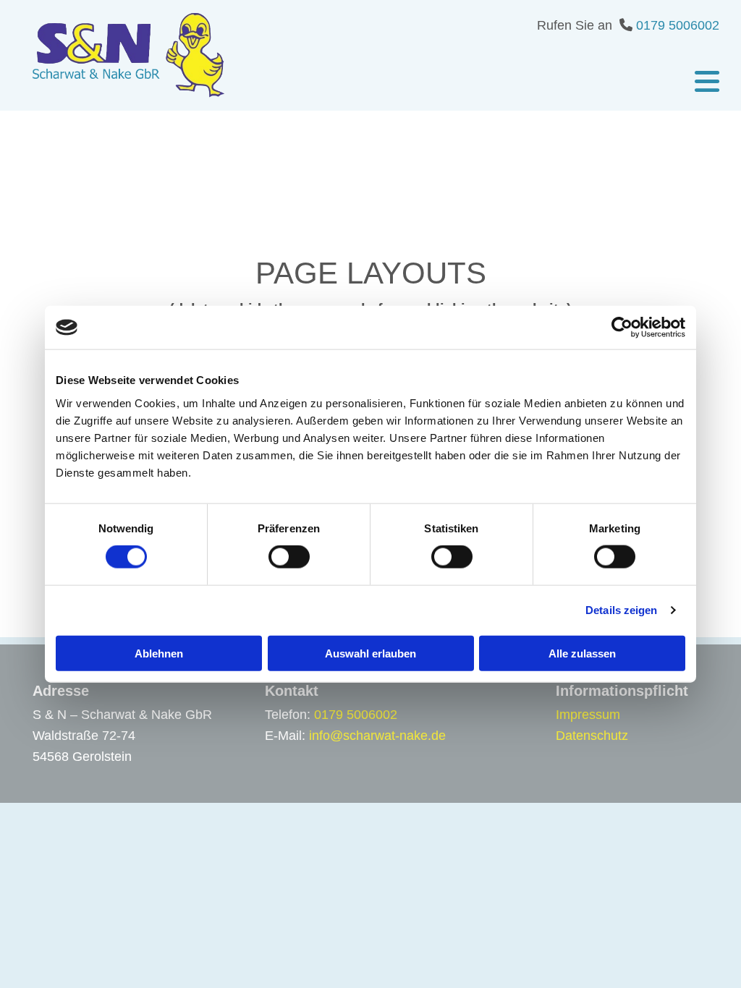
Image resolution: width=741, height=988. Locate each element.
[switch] (289, 556)
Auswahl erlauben (370, 653)
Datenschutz (592, 735)
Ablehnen (159, 653)
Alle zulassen (582, 653)
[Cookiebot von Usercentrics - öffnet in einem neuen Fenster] (622, 327)
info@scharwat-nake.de (377, 735)
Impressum (588, 714)
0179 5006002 (677, 25)
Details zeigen (621, 610)
